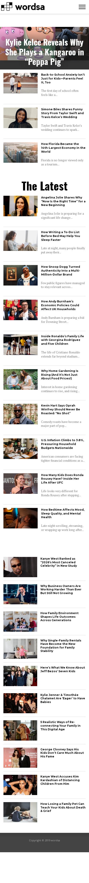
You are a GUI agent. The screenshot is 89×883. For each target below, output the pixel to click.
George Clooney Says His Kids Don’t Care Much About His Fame (62, 753)
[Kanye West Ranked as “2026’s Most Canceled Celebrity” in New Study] (20, 576)
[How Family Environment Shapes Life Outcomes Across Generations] (20, 630)
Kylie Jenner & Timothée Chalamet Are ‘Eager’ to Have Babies (62, 698)
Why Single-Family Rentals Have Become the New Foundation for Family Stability (60, 646)
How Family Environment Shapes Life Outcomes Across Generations (59, 616)
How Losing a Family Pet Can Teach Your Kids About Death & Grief (63, 807)
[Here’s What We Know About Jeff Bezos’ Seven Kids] (20, 685)
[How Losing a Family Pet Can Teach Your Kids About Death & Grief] (20, 821)
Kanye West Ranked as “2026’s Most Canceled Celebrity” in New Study (58, 562)
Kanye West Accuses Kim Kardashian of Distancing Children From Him (60, 780)
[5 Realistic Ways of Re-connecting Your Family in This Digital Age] (20, 739)
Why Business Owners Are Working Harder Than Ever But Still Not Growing (60, 589)
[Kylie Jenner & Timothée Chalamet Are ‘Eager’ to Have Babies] (20, 712)
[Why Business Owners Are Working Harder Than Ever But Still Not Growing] (20, 603)
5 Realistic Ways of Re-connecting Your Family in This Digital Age (60, 725)
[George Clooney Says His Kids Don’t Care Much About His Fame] (20, 766)
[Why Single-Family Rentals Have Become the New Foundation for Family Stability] (20, 657)
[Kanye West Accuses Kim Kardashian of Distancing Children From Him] (20, 794)
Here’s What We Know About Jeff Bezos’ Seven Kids (62, 669)
